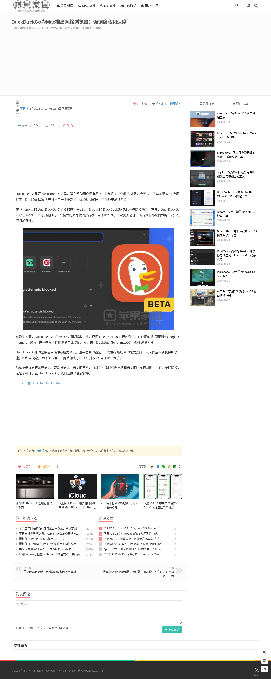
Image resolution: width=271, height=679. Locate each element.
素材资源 (151, 6)
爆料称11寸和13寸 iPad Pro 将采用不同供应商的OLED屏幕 (48, 543)
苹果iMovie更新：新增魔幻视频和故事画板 (50, 571)
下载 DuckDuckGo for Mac (42, 383)
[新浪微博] (152, 466)
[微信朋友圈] (164, 466)
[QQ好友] (157, 466)
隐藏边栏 (175, 103)
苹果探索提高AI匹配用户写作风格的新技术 (44, 549)
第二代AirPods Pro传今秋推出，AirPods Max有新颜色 (132, 554)
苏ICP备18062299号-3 (90, 670)
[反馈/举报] (57, 467)
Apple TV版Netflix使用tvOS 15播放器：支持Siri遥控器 (132, 549)
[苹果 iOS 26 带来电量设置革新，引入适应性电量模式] (162, 487)
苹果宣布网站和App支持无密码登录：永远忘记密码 (48, 528)
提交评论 (173, 629)
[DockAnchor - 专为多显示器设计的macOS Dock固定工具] (202, 198)
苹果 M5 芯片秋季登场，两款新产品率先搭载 (129, 538)
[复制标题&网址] (180, 466)
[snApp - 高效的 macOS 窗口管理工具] (202, 119)
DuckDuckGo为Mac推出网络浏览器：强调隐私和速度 (68, 28)
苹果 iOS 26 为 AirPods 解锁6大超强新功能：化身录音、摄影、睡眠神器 (132, 533)
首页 (14, 28)
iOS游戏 (130, 6)
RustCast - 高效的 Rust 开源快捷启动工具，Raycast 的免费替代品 (236, 255)
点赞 (26, 466)
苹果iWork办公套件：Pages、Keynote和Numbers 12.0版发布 (132, 543)
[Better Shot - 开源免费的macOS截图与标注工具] (202, 237)
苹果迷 (24, 108)
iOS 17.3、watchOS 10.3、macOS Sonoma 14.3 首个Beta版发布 (132, 528)
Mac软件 (88, 6)
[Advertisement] (135, 60)
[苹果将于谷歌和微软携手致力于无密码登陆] (120, 487)
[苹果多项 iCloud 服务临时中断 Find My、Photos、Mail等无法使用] (77, 487)
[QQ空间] (169, 466)
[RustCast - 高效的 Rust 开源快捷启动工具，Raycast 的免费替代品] (202, 257)
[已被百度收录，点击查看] (19, 125)
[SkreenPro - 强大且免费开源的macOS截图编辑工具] (202, 158)
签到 (65, 628)
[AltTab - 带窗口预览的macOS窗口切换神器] (202, 297)
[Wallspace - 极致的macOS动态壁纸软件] (202, 277)
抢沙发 (160, 103)
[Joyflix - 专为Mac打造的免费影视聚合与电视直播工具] (202, 178)
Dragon (73, 670)
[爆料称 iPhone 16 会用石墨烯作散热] (35, 487)
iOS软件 (109, 6)
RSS (256, 675)
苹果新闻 (66, 6)
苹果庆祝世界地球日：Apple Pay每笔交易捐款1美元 (48, 533)
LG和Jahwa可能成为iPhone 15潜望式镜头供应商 (48, 554)
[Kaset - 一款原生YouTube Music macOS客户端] (202, 139)
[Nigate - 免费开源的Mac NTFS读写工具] (202, 217)
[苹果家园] (31, 11)
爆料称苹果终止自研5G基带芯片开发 (40, 538)
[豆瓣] (174, 466)
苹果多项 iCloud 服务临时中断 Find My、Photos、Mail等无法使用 (77, 507)
